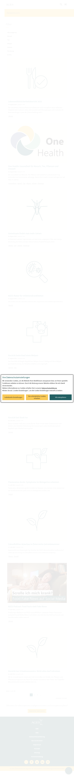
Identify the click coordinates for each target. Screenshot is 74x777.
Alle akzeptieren (60, 397)
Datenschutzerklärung (49, 388)
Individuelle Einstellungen (13, 397)
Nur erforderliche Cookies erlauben (37, 397)
